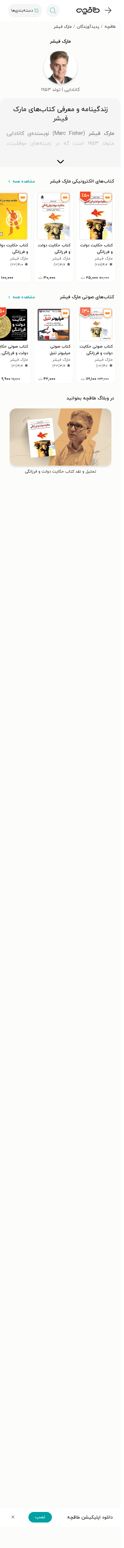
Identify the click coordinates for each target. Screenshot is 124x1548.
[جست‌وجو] (53, 10)
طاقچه (110, 26)
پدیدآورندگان (88, 26)
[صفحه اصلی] (88, 11)
